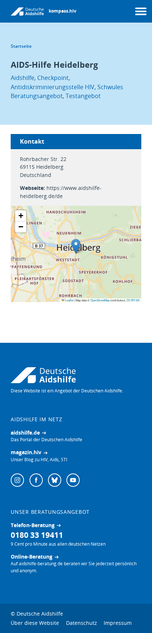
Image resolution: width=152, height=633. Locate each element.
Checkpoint (53, 77)
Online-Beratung (31, 556)
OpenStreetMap (100, 300)
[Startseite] (27, 11)
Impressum (118, 622)
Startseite (21, 46)
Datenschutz (81, 622)
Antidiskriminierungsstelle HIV (52, 87)
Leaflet (69, 300)
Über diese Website (35, 622)
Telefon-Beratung (33, 525)
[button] (75, 246)
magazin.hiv (26, 452)
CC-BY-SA (133, 300)
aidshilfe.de (25, 432)
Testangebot (83, 95)
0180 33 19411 (37, 534)
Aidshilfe (22, 77)
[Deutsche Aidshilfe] (76, 375)
